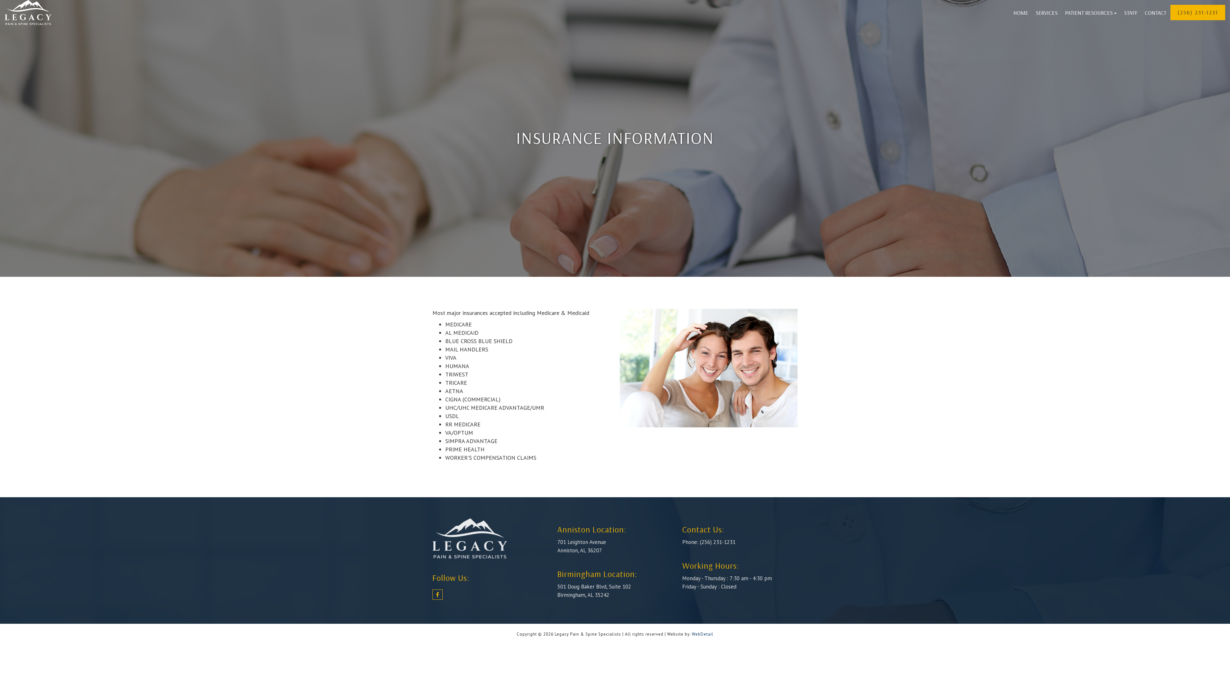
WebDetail (702, 634)
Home (1020, 12)
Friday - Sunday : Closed (709, 586)
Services (1047, 12)
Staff (1130, 12)
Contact (1155, 12)
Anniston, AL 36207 (579, 550)
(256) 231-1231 (1197, 12)
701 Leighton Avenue (581, 542)
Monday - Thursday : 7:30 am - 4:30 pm (727, 578)
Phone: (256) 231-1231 (708, 542)
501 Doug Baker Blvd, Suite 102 (594, 586)
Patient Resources (1089, 12)
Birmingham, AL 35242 (583, 594)
